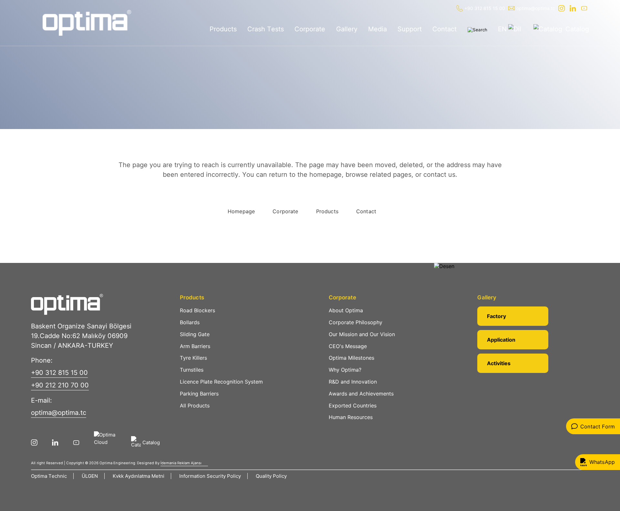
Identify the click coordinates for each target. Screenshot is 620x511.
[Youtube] (585, 8)
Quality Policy (271, 476)
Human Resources (351, 417)
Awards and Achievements (361, 393)
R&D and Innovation (353, 381)
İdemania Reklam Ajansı (181, 463)
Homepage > (52, 100)
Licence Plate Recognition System (221, 381)
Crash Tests (265, 29)
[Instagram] (562, 8)
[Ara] (477, 29)
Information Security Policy (210, 476)
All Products (195, 405)
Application (501, 339)
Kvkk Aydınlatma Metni (138, 476)
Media (377, 29)
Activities (499, 363)
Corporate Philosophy (355, 322)
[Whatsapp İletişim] (597, 462)
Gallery (346, 29)
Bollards (190, 322)
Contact (444, 29)
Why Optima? (345, 369)
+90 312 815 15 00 (484, 8)
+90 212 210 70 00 (60, 385)
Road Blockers (197, 310)
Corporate (309, 29)
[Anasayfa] (87, 23)
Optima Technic (49, 476)
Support (410, 29)
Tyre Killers (193, 358)
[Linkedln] (574, 8)
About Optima (346, 310)
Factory (496, 316)
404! (76, 100)
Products (223, 29)
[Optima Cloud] (109, 442)
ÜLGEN (90, 476)
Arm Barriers (195, 346)
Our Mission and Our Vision (362, 334)
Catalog (577, 29)
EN (502, 29)
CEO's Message (348, 346)
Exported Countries (353, 405)
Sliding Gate (195, 334)
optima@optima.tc (535, 8)
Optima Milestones (351, 358)
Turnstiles (191, 369)
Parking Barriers (199, 393)
